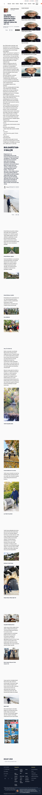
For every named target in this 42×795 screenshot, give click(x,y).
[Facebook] (5, 778)
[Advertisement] (10, 37)
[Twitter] (8, 778)
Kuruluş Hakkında (34, 769)
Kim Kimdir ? (27, 781)
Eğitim (21, 779)
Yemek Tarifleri (16, 785)
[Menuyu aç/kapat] (4, 3)
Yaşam (25, 3)
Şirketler (16, 781)
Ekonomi (9, 3)
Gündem (17, 3)
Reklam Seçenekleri (34, 776)
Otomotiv (29, 3)
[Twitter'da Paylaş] (12, 30)
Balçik (15, 761)
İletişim (32, 780)
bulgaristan (12, 761)
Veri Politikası (33, 778)
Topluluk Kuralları (34, 774)
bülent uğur (9, 761)
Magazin (21, 3)
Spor (21, 773)
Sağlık (33, 3)
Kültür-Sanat (22, 776)
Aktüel (13, 3)
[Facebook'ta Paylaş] (10, 30)
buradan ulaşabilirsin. (26, 792)
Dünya (26, 769)
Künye (32, 771)
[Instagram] (11, 778)
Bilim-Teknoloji (16, 774)
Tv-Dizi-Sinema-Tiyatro (21, 770)
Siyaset (26, 776)
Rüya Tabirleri (21, 782)
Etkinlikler (27, 779)
